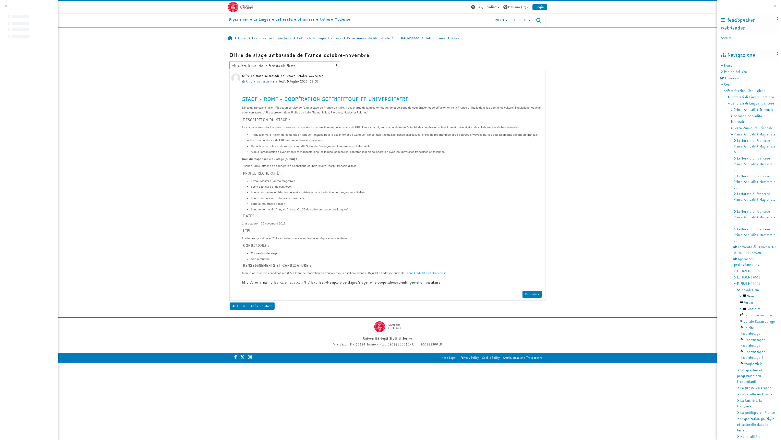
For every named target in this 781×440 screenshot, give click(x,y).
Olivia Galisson (257, 81)
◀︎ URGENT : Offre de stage (252, 306)
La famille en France (756, 394)
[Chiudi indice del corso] (5, 6)
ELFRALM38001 (748, 283)
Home (728, 65)
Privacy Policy (469, 357)
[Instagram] (249, 357)
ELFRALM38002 (748, 270)
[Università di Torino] (240, 6)
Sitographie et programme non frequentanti (749, 376)
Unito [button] (498, 20)
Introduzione (750, 289)
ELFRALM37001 (748, 277)
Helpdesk (522, 20)
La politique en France (757, 412)
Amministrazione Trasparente (522, 357)
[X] (242, 357)
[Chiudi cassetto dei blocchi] (775, 6)
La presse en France (755, 387)
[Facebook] (235, 357)
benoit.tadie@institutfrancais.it (426, 273)
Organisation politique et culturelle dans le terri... (755, 424)
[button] (485, 7)
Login (540, 6)
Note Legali (449, 357)
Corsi (728, 84)
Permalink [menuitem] (532, 294)
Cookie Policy (491, 357)
